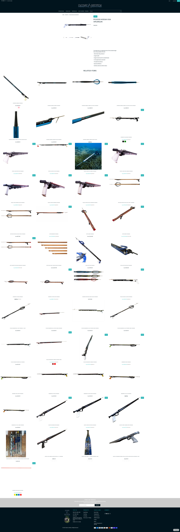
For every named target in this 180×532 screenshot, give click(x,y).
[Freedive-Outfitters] (90, 6)
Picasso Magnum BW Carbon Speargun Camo (54, 344)
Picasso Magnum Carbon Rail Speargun (18, 347)
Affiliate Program (97, 517)
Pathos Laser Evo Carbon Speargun (90, 156)
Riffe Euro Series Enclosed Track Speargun (18, 219)
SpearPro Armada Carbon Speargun (54, 90)
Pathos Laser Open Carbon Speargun (126, 156)
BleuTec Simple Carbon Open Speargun (126, 410)
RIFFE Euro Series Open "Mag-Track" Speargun (126, 187)
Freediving (68, 11)
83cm (104, 31)
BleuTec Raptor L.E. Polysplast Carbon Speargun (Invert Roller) (18, 444)
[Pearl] (129, 141)
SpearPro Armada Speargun (18, 88)
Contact (95, 519)
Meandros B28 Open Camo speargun (90, 378)
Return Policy (96, 512)
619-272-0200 (78, 521)
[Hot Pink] (19, 107)
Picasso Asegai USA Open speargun (126, 282)
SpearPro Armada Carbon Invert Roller (90, 124)
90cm (107, 31)
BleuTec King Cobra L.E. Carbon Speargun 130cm (90, 441)
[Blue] (19, 495)
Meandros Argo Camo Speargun (18, 378)
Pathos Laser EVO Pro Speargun (54, 156)
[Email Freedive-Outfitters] (110, 513)
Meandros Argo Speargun (126, 347)
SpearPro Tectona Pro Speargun (54, 282)
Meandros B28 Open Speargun (54, 378)
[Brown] (53, 364)
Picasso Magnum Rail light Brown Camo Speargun (126, 313)
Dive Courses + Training (83, 11)
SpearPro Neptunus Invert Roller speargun (90, 282)
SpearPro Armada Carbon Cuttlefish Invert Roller (18, 124)
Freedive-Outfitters (68, 527)
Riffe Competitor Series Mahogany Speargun (18, 250)
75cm (101, 31)
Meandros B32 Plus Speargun (126, 378)
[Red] (55, 364)
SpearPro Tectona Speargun (18, 282)
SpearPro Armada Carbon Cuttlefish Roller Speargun (126, 90)
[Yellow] (15, 495)
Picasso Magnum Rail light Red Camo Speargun (54, 313)
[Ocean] (127, 141)
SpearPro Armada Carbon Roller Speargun (54, 124)
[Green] (125, 141)
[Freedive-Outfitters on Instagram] (108, 513)
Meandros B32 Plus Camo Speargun (18, 410)
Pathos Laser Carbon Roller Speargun (18, 187)
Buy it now (110, 45)
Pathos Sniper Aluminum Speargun (54, 187)
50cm (95, 31)
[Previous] (64, 24)
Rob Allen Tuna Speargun (90, 250)
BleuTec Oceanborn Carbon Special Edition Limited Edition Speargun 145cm (126, 441)
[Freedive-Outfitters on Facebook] (105, 513)
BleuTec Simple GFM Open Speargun (90, 410)
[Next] (91, 24)
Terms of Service (96, 515)
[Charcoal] (17, 107)
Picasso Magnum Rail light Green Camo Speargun (90, 313)
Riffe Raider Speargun (126, 219)
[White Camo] (129, 461)
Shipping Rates (96, 514)
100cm (111, 31)
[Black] (123, 141)
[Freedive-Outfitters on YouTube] (107, 513)
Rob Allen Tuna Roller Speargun (126, 250)
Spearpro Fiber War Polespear (18, 475)
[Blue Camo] (52, 461)
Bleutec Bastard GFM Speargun (54, 410)
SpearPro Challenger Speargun (126, 122)
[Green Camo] (56, 461)
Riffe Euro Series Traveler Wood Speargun (54, 250)
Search (95, 521)
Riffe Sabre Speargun (90, 219)
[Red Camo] (54, 461)
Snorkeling (74, 11)
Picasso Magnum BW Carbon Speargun (90, 347)
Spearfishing (61, 11)
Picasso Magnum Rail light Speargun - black (18, 313)
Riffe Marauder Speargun (54, 219)
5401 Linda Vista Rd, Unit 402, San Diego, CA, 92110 (77, 518)
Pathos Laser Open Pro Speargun (18, 156)
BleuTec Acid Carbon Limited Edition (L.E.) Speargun (54, 441)
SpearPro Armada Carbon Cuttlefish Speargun (90, 90)
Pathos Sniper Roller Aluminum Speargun (90, 187)
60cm (98, 31)
